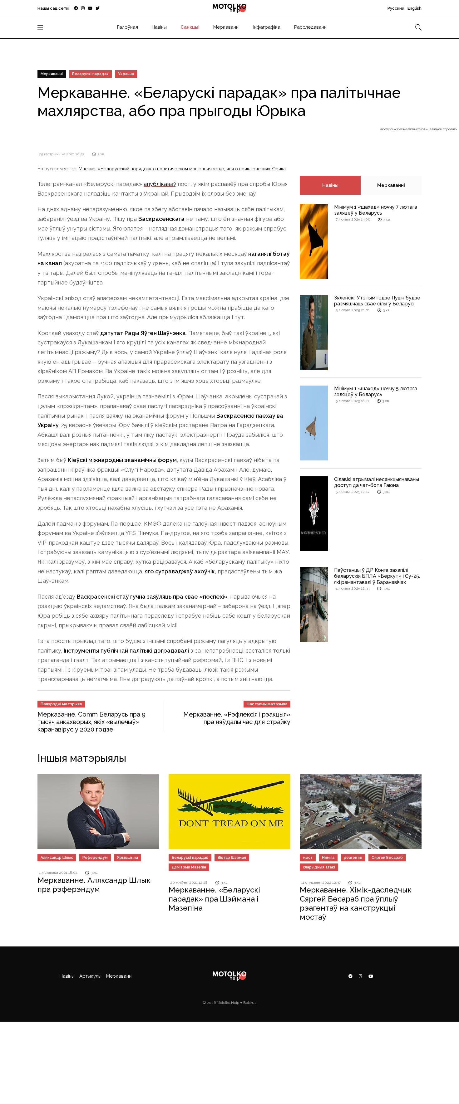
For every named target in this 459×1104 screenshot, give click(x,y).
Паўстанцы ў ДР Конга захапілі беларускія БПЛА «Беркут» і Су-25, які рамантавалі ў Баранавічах (377, 576)
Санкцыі (190, 27)
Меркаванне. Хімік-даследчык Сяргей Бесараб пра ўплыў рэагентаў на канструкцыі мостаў (356, 903)
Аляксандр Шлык (57, 857)
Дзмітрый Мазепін (189, 867)
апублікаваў (160, 184)
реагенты (353, 857)
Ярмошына (127, 857)
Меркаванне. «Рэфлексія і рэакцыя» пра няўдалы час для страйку (236, 718)
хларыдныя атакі (319, 867)
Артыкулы (90, 976)
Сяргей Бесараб (387, 857)
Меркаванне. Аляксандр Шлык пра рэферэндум (94, 885)
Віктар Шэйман (232, 857)
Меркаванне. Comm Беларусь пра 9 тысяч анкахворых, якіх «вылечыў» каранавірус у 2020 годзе (91, 722)
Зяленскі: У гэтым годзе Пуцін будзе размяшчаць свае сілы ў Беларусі (377, 301)
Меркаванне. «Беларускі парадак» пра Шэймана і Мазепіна (214, 898)
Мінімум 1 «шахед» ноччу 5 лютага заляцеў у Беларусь (375, 391)
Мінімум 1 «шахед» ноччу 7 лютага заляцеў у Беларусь (375, 210)
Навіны (159, 27)
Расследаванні (311, 27)
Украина (126, 74)
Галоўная (127, 27)
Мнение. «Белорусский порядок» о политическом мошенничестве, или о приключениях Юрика (182, 168)
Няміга (328, 857)
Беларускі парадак (90, 74)
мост (308, 857)
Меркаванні (226, 27)
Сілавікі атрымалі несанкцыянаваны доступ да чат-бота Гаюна (376, 482)
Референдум (95, 857)
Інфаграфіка (266, 27)
